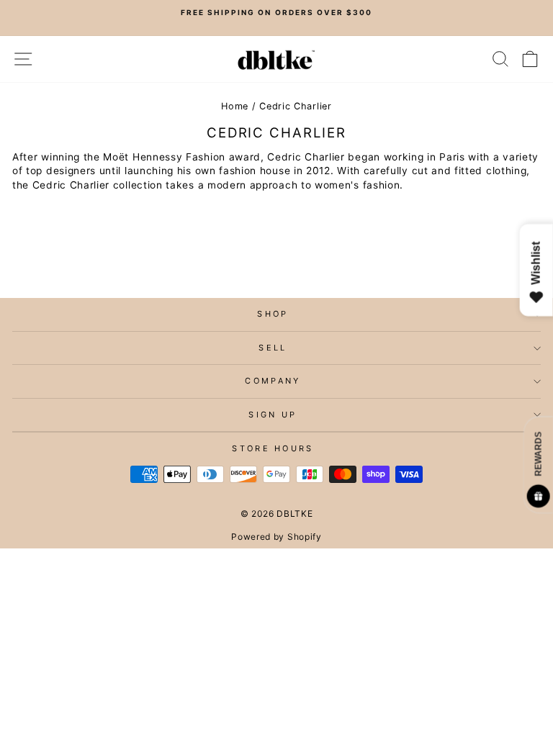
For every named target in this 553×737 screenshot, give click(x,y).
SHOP (272, 314)
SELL (272, 348)
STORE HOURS (272, 448)
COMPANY (272, 381)
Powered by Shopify (276, 536)
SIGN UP (272, 415)
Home (234, 106)
